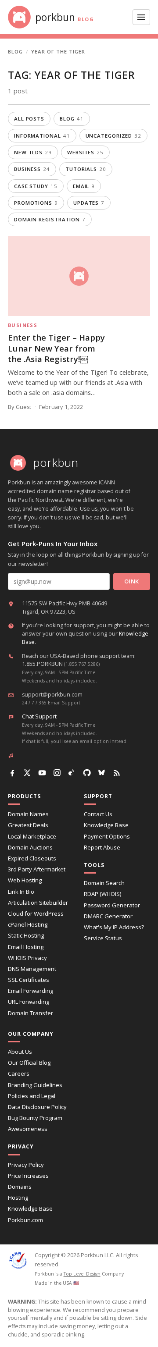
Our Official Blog (29, 1062)
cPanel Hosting (27, 924)
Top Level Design (82, 1274)
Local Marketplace (32, 836)
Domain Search (104, 883)
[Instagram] (57, 772)
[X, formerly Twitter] (27, 772)
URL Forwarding (28, 1002)
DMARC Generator (108, 916)
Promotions (36, 202)
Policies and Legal (31, 1096)
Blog (15, 51)
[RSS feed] (116, 772)
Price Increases (28, 1176)
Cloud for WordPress (36, 913)
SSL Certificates (28, 980)
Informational (42, 135)
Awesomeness (27, 1129)
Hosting (18, 1197)
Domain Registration (50, 219)
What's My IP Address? (114, 927)
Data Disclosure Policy (37, 1107)
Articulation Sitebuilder (38, 902)
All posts (29, 118)
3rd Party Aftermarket (36, 869)
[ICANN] (18, 1260)
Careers (18, 1073)
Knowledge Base (106, 825)
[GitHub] (87, 772)
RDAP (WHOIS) (102, 894)
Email (84, 186)
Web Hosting (25, 880)
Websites (85, 152)
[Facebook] (12, 772)
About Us (20, 1052)
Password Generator (112, 905)
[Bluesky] (101, 772)
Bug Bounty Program (35, 1118)
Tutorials (85, 169)
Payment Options (107, 836)
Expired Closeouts (32, 858)
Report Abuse (102, 847)
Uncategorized (114, 135)
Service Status (103, 938)
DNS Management (32, 969)
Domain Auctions (30, 847)
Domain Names (28, 814)
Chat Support (39, 716)
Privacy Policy (26, 1165)
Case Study (35, 186)
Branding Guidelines (35, 1085)
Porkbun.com (25, 1220)
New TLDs (33, 152)
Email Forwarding (30, 991)
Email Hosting (25, 947)
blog (71, 118)
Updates (88, 202)
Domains (20, 1187)
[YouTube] (42, 772)
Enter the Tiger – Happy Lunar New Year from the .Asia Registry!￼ (56, 348)
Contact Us (98, 814)
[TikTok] (72, 772)
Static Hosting (26, 935)
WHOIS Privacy (27, 958)
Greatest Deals (28, 825)
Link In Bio (21, 892)
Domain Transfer (30, 1013)
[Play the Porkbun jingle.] (13, 755)
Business (32, 169)
